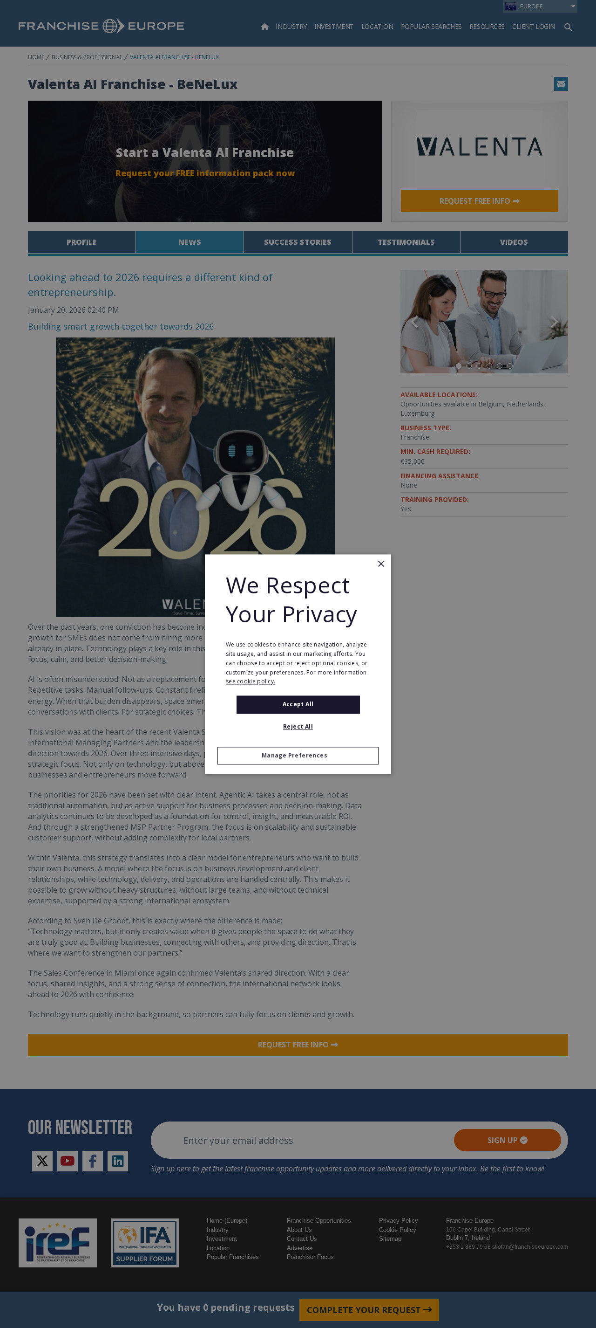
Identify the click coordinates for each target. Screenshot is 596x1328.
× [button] (380, 564)
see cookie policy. (250, 682)
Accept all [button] (298, 705)
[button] (298, 755)
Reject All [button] (298, 726)
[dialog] (298, 664)
